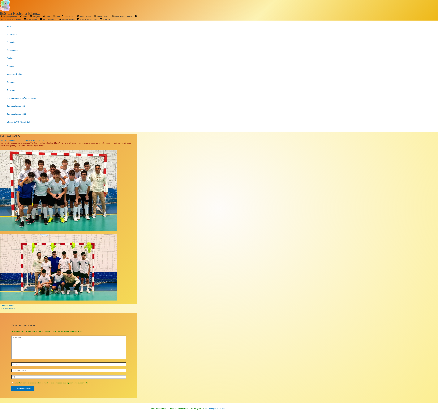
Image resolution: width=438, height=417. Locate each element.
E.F (17, 140)
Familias (10, 58)
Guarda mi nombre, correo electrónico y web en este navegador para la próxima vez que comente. (51, 383)
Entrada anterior (7, 305)
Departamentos (12, 50)
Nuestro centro (12, 34)
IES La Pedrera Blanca (20, 13)
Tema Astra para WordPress (214, 409)
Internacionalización (14, 74)
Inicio (9, 26)
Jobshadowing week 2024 (16, 106)
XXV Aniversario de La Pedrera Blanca (21, 98)
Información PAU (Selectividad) (18, 122)
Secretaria (10, 42)
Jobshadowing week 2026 (16, 114)
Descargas (11, 82)
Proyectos (10, 66)
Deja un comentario (7, 140)
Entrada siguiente (7, 308)
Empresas (11, 90)
